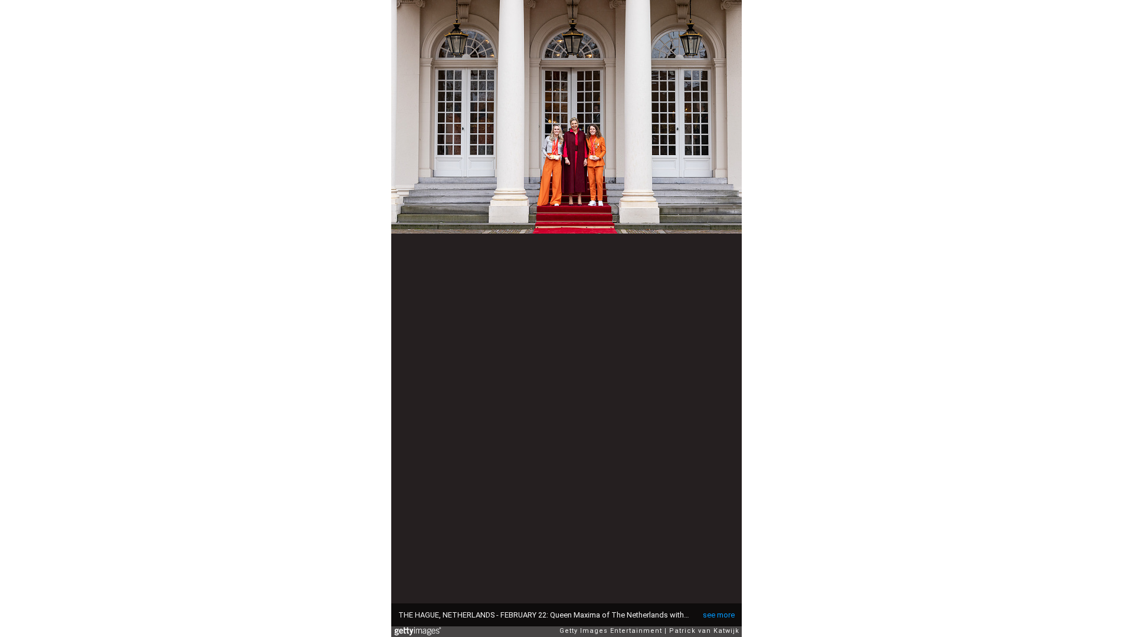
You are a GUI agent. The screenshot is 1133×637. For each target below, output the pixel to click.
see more (719, 614)
